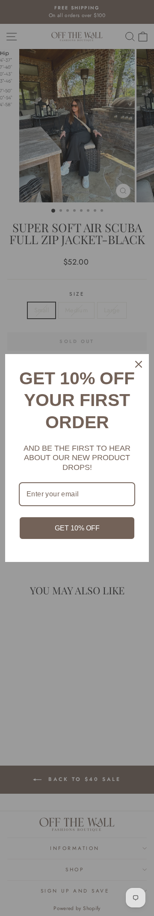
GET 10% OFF (77, 528)
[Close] (138, 364)
